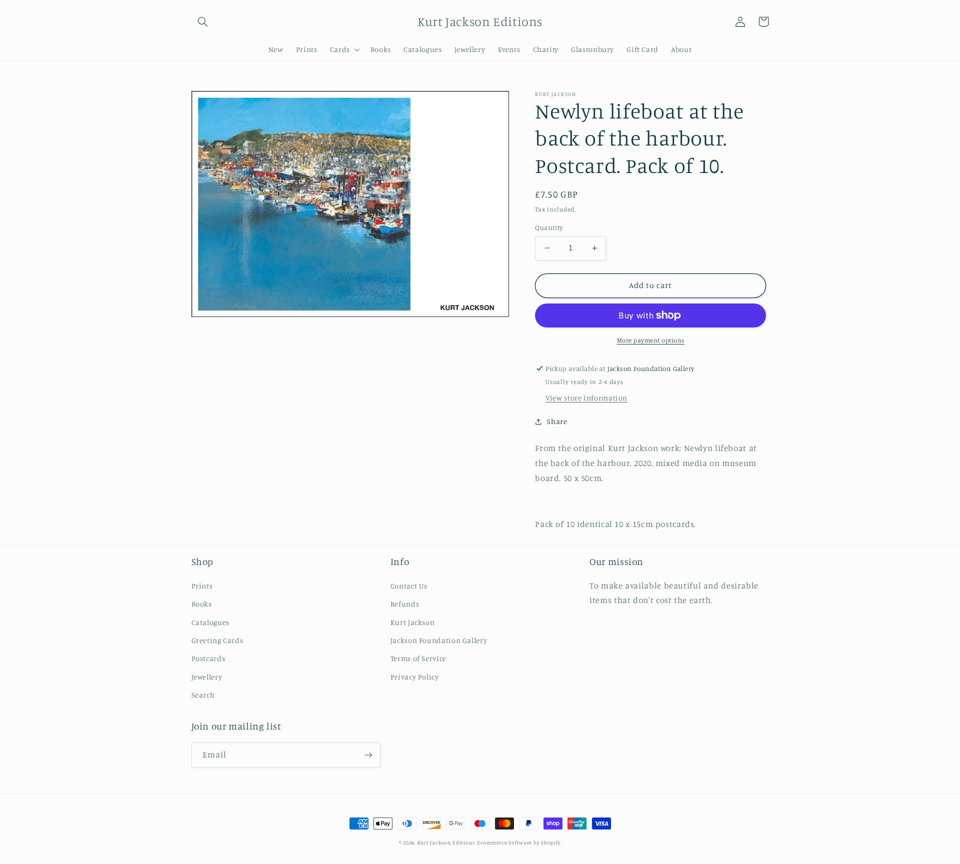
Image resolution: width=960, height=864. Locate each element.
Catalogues (211, 622)
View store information (587, 398)
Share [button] (557, 421)
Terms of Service (418, 658)
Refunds (404, 604)
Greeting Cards (218, 640)
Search (203, 694)
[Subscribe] (368, 754)
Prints (202, 586)
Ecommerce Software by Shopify (519, 843)
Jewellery (207, 676)
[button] (203, 21)
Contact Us (409, 586)
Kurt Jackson (412, 622)
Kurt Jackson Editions (446, 843)
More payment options (651, 340)
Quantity (548, 228)
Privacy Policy (414, 676)
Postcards (209, 658)
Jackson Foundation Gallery (438, 640)
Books (202, 604)
